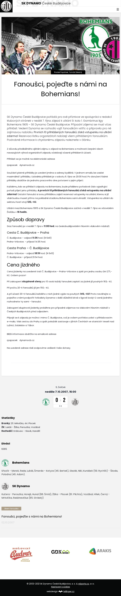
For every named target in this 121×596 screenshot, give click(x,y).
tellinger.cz (68, 591)
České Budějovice (46, 3)
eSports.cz (83, 583)
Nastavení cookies (60, 586)
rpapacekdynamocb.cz (20, 165)
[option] (21, 554)
